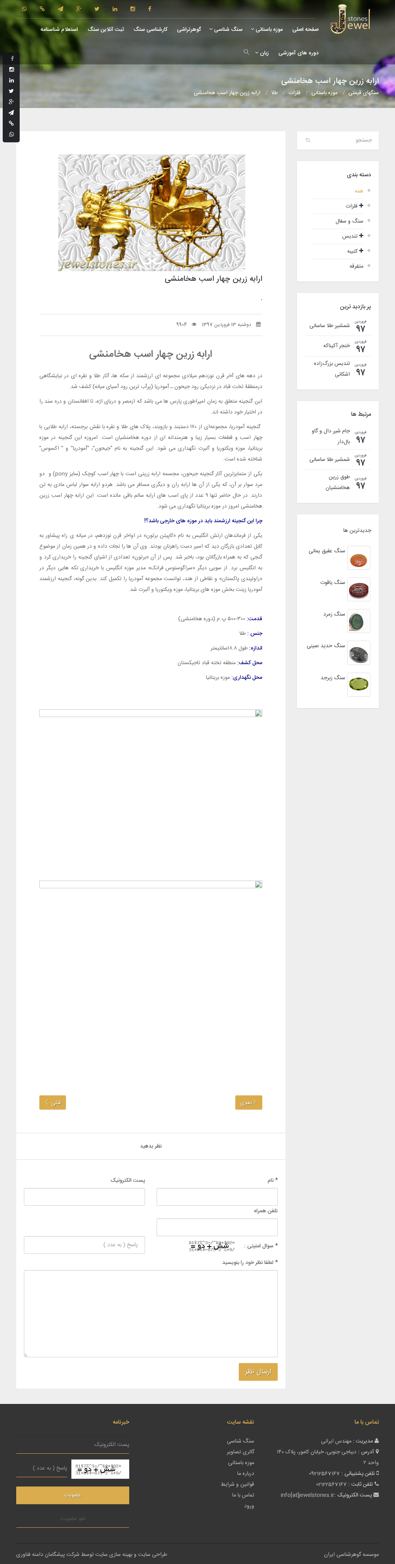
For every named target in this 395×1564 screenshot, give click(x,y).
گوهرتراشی (188, 29)
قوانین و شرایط (237, 1484)
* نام (273, 1180)
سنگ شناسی (228, 29)
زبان (263, 53)
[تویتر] (97, 9)
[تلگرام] (60, 9)
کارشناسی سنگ (149, 29)
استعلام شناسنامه (58, 29)
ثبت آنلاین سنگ (105, 29)
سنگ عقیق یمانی (327, 551)
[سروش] (42, 9)
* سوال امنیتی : (261, 1246)
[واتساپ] (24, 9)
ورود (249, 1506)
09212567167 (324, 1473)
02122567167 (331, 1484)
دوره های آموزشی (298, 53)
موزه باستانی (268, 29)
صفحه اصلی (305, 29)
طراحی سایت (152, 1554)
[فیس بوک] (149, 9)
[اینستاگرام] (133, 9)
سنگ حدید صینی (326, 646)
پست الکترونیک (127, 1180)
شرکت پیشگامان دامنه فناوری (47, 1554)
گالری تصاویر (240, 1452)
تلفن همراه (266, 1211)
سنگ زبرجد (333, 678)
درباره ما (245, 1473)
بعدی (246, 1103)
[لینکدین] (115, 9)
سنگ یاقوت (332, 582)
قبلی (55, 1103)
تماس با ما (243, 1495)
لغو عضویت (72, 1519)
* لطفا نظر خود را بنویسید (250, 1262)
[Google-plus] (79, 9)
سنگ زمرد (334, 614)
